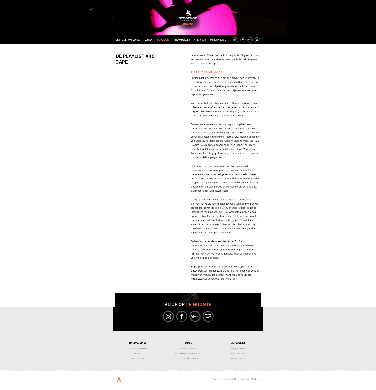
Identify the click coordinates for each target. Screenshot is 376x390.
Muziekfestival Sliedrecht (187, 353)
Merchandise (218, 40)
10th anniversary (187, 348)
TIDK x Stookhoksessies (187, 358)
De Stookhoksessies (128, 40)
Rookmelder (182, 40)
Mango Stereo (238, 348)
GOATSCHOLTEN (238, 358)
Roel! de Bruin (238, 353)
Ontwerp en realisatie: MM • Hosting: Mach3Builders (236, 379)
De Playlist (164, 40)
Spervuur (200, 40)
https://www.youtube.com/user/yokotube (214, 279)
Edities (149, 40)
